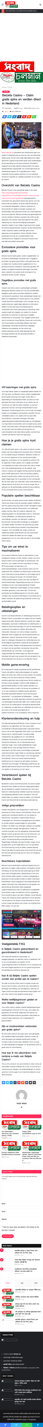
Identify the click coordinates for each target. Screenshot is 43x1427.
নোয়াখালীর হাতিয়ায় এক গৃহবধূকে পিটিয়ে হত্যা (27, 1290)
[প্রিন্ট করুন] (34, 1082)
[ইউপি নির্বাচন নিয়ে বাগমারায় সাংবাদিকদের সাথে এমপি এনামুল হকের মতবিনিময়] (7, 1393)
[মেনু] (3, 5)
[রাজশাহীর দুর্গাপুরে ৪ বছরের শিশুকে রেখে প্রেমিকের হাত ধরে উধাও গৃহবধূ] (7, 1253)
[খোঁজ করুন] (40, 5)
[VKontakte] (26, 1082)
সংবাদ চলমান (8, 108)
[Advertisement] (21, 37)
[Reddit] (28, 116)
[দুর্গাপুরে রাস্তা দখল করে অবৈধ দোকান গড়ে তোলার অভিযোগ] (8, 1306)
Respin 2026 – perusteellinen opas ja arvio (31, 1133)
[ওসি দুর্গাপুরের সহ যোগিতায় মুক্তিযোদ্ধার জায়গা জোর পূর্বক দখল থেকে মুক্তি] (8, 1313)
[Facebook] (4, 116)
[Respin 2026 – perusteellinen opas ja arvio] (31, 1125)
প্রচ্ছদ (4, 87)
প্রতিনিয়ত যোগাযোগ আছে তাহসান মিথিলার (27, 1297)
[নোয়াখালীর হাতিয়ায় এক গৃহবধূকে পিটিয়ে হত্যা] (8, 1291)
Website (4, 1219)
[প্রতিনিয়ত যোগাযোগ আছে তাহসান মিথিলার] (8, 1299)
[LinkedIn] (14, 116)
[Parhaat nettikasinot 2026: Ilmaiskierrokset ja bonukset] (11, 1146)
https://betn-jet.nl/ (7, 152)
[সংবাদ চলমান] (11, 4)
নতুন (22, 1283)
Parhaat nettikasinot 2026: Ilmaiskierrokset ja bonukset (11, 1154)
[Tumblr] (19, 116)
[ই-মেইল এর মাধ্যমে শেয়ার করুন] (30, 1082)
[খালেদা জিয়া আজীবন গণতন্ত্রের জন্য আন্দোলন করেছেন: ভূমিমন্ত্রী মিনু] (7, 1263)
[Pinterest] (24, 116)
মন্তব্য (35, 1283)
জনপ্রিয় (8, 1283)
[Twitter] (9, 116)
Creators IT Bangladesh (29, 1420)
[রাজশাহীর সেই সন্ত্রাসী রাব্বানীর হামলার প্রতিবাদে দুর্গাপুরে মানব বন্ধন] (7, 1402)
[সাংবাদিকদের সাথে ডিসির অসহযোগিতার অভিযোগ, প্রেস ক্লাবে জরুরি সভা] (7, 1272)
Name (4, 1204)
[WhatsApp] (33, 116)
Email (4, 1212)
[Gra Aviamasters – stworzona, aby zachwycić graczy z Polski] (11, 1125)
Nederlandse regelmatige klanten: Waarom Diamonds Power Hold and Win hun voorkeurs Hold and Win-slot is (31, 1156)
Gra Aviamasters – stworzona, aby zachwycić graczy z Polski (10, 1134)
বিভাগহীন (10, 87)
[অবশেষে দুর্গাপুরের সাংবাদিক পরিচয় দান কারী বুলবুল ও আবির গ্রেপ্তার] (7, 1384)
